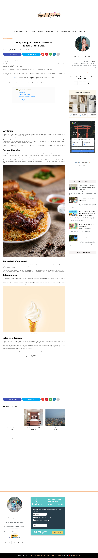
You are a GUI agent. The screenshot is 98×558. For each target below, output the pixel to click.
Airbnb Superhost (90, 67)
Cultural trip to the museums (25, 100)
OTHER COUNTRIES (37, 31)
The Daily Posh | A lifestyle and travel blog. (46, 555)
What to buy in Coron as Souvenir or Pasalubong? (87, 200)
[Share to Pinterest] (58, 54)
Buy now (57, 532)
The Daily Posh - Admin (11, 50)
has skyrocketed (20, 351)
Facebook (28, 356)
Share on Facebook (12, 54)
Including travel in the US (43, 517)
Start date (35, 523)
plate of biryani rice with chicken (34, 257)
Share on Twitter (32, 54)
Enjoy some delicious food (24, 94)
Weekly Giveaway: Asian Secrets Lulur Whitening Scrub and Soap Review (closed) (87, 187)
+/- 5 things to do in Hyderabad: (22, 90)
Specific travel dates (42, 520)
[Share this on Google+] (42, 54)
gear (62, 341)
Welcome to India (34, 78)
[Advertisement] (34, 117)
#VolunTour (15, 531)
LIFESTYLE (49, 31)
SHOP (57, 31)
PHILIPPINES (23, 31)
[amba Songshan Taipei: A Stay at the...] (12, 417)
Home (16, 31)
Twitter (34, 356)
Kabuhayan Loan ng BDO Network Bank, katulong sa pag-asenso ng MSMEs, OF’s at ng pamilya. (87, 213)
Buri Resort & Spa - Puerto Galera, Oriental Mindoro (87, 238)
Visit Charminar (22, 92)
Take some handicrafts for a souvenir (27, 96)
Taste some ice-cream (23, 98)
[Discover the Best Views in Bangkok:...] (55, 417)
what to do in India (8, 38)
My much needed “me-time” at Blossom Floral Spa (86, 225)
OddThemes (77, 555)
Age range (35, 511)
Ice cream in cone (34, 333)
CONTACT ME (65, 31)
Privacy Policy (77, 31)
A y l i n (94, 61)
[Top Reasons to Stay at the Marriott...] (33, 417)
